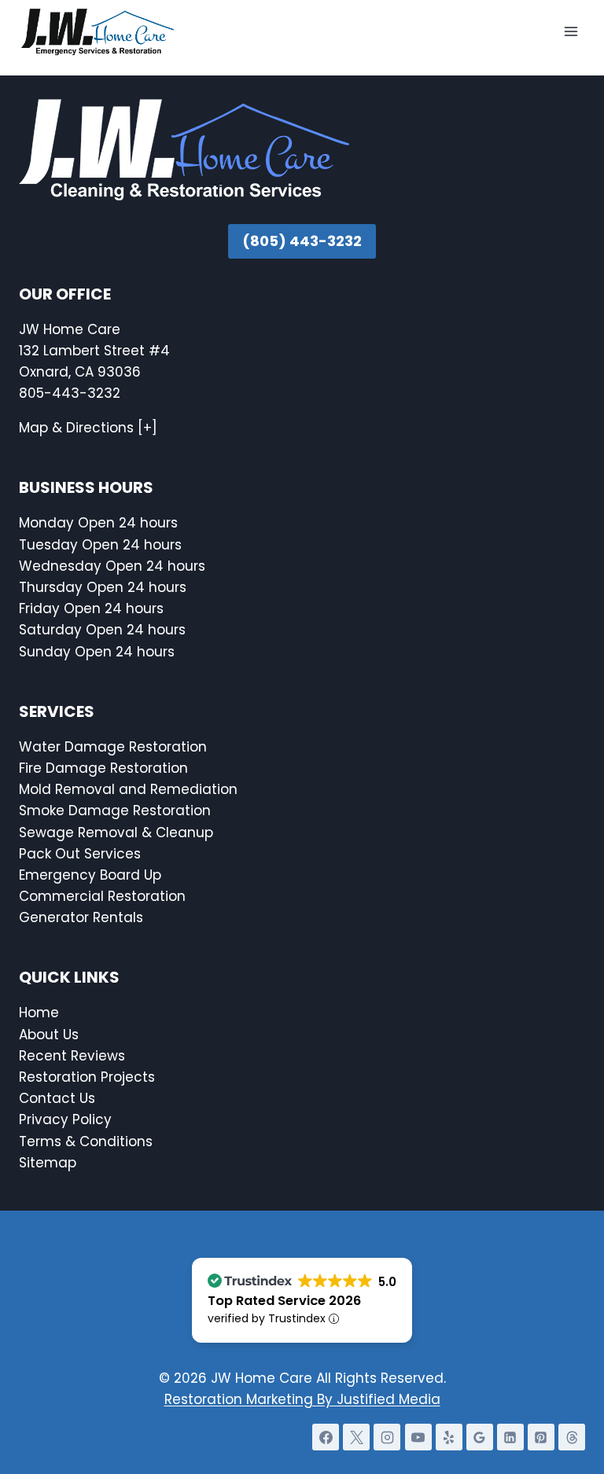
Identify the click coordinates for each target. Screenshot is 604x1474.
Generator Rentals (81, 917)
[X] (356, 1437)
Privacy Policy (65, 1119)
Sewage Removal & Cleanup (116, 832)
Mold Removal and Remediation (128, 789)
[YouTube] (418, 1437)
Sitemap (47, 1162)
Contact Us (59, 1098)
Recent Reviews (72, 1055)
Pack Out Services (80, 853)
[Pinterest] (541, 1437)
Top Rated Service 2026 (284, 1301)
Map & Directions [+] (88, 427)
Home (39, 1012)
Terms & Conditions (86, 1141)
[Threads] (571, 1437)
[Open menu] (570, 31)
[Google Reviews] (479, 1437)
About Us (49, 1034)
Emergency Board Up (90, 875)
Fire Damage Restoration (103, 768)
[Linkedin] (510, 1437)
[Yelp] (449, 1437)
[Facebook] (325, 1437)
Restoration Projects (87, 1077)
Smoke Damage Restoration (115, 810)
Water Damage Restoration (113, 746)
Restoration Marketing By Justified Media (302, 1399)
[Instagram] (387, 1437)
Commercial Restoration (102, 896)
